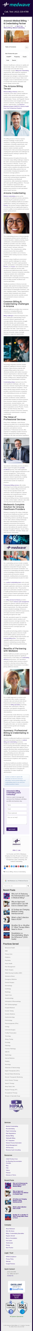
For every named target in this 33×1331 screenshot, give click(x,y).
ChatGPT (8, 56)
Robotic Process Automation (14, 1143)
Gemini (14, 60)
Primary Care (8, 954)
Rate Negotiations (11, 1133)
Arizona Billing (9, 871)
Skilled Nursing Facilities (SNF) (13, 973)
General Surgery (9, 982)
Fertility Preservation (10, 1033)
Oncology (7, 1042)
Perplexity (17, 56)
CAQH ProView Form (12, 1159)
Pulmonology (8, 1020)
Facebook (11, 9)
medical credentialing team (13, 582)
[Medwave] (16, 4)
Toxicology (8, 1036)
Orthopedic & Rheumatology (13, 1001)
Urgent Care (8, 995)
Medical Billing (8, 27)
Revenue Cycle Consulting (13, 1150)
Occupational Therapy (11, 1093)
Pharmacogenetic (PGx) (11, 1023)
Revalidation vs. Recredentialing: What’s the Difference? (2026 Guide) (20, 936)
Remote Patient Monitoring (12, 1074)
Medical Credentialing (19, 27)
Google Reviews (10, 1263)
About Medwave (10, 1228)
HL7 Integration (10, 1140)
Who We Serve (10, 1231)
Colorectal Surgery (10, 1029)
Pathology (7, 1045)
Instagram (13, 9)
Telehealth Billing (10, 1138)
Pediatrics (7, 957)
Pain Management (10, 966)
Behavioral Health (10, 947)
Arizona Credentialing (20, 871)
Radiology (7, 992)
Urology (7, 1026)
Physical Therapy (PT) (11, 1089)
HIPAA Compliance (11, 1256)
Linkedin (15, 9)
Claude (24, 56)
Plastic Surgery (9, 970)
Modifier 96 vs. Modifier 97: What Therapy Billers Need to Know (20, 927)
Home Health (8, 963)
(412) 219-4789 (21, 12)
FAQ (7, 1168)
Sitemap (8, 1261)
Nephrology (8, 1055)
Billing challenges (8, 315)
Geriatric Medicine (10, 1014)
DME (6, 951)
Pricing (8, 1245)
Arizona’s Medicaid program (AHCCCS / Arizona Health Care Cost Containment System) (16, 106)
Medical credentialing (9, 196)
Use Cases (9, 1240)
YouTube (20, 9)
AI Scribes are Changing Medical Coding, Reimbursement (20, 912)
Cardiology (8, 988)
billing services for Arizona (13, 600)
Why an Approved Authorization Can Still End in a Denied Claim (19, 904)
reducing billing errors (10, 638)
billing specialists (15, 704)
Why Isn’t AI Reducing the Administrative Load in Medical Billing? (20, 896)
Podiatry (7, 1061)
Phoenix (6, 266)
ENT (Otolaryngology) (11, 1004)
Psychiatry (8, 960)
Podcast (8, 1172)
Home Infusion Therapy (11, 1080)
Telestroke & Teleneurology (12, 1067)
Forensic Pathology (10, 1048)
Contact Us (10, 1275)
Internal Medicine (10, 1058)
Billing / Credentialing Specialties (15, 1233)
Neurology (8, 1064)
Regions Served (10, 1235)
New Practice (9, 1247)
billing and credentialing (22, 70)
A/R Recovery (10, 1147)
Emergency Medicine (11, 979)
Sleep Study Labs (10, 1086)
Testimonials (9, 1243)
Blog (7, 1165)
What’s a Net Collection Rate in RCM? (20, 919)
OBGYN (7, 1052)
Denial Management (11, 1145)
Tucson (13, 266)
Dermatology (8, 985)
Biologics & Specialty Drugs (12, 1096)
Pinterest (14, 1277)
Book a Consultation (11, 1238)
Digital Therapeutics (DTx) (12, 1070)
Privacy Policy (10, 1259)
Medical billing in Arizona (10, 91)
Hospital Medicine (10, 1007)
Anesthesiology (9, 998)
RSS (22, 9)
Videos (8, 1170)
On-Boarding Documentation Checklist (14, 1162)
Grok (7, 60)
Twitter (18, 9)
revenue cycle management (21, 601)
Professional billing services (11, 485)
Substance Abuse (10, 976)
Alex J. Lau (20, 26)
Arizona (6, 205)
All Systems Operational (16, 1316)
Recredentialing (10, 1128)
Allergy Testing (9, 1039)
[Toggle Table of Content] (26, 47)
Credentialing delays (9, 382)
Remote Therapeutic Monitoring (14, 1077)
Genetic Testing (9, 1011)
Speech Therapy (9, 1083)
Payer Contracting (11, 1131)
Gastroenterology (10, 1017)
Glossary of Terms (11, 1175)
